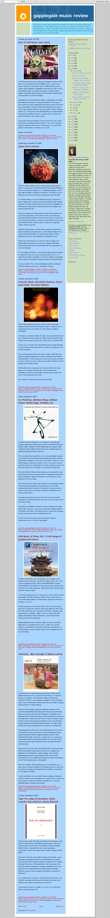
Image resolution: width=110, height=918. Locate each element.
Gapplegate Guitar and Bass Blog (79, 48)
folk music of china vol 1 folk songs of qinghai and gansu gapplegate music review (40, 646)
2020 (72, 66)
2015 (72, 124)
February (76, 113)
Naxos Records (73, 253)
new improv (43, 899)
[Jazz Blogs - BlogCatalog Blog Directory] (80, 233)
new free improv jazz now (45, 531)
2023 (72, 58)
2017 (72, 119)
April (74, 110)
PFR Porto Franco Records (77, 255)
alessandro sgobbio (29, 271)
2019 (72, 68)
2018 (72, 116)
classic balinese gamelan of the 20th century (37, 788)
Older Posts (59, 906)
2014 (72, 127)
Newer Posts (22, 906)
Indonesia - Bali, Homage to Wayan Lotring (40, 654)
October (75, 105)
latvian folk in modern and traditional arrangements (40, 137)
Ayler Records (73, 241)
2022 (72, 60)
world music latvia (51, 138)
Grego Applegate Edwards (79, 157)
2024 (72, 55)
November (76, 102)
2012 (72, 132)
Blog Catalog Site (74, 243)
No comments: (52, 135)
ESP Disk (72, 250)
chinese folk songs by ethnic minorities (35, 645)
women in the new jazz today (27, 902)
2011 (72, 135)
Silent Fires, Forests (28, 146)
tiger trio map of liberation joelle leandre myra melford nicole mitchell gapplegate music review (40, 899)
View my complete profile (76, 221)
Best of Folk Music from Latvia (34, 42)
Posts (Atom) (31, 910)
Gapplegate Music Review (60, 15)
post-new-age (32, 272)
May (74, 107)
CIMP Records (73, 246)
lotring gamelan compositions (43, 789)
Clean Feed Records (75, 248)
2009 (72, 140)
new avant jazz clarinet (30, 392)
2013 (72, 129)
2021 (72, 63)
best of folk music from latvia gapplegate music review (40, 137)
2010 (72, 137)
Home (41, 906)
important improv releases (31, 899)
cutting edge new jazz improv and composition (37, 389)
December (76, 71)
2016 (72, 121)
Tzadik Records (73, 257)
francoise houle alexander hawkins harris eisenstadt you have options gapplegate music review (40, 390)
